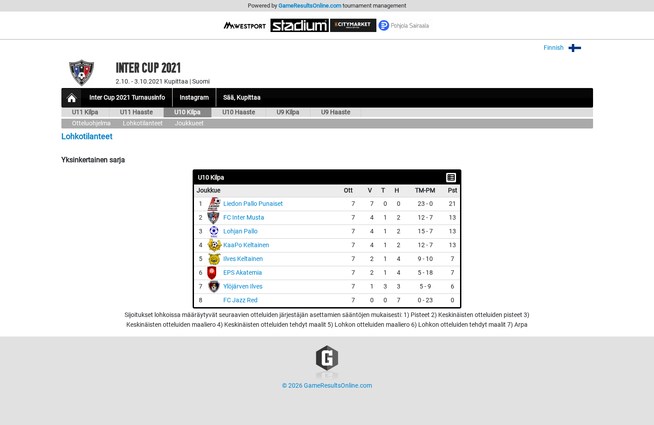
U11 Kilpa (85, 112)
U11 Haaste (136, 112)
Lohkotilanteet (143, 123)
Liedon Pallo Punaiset (253, 204)
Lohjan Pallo (240, 231)
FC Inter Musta (243, 217)
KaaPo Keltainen (246, 245)
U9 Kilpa (288, 112)
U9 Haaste (335, 112)
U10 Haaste (238, 112)
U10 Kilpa (187, 112)
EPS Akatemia (242, 273)
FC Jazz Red (240, 300)
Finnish (554, 48)
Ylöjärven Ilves (242, 286)
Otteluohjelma (91, 123)
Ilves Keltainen (243, 259)
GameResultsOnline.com (310, 5)
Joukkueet (189, 123)
